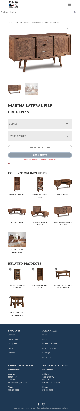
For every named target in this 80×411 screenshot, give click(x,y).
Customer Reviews (49, 344)
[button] (68, 29)
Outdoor (11, 353)
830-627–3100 (13, 390)
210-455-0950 (47, 390)
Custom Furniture (49, 348)
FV (9, 163)
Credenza (33, 22)
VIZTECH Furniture (61, 408)
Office (16, 22)
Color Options (47, 353)
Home (10, 22)
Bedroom (11, 335)
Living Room (13, 344)
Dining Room (13, 339)
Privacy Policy (35, 408)
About (44, 339)
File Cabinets (24, 22)
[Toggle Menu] (69, 5)
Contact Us (46, 357)
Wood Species (18, 136)
